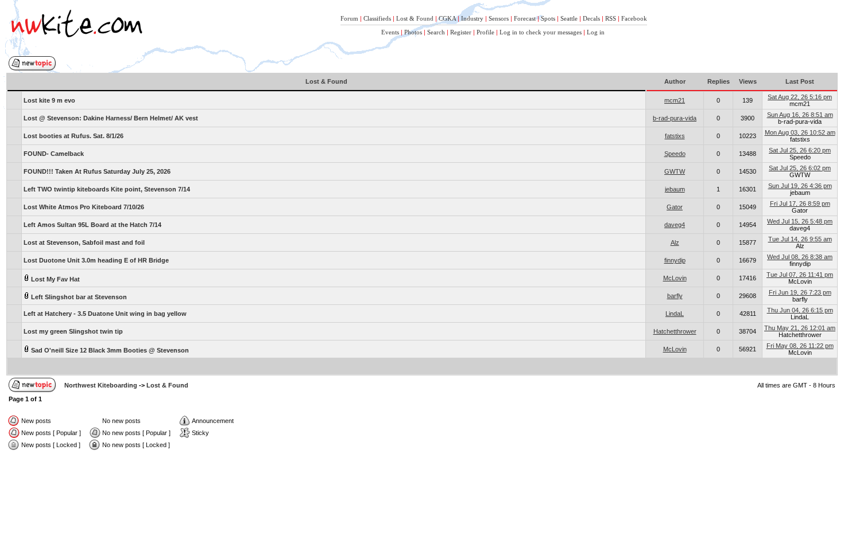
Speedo (675, 153)
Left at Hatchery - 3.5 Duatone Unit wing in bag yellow (105, 313)
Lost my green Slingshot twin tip (73, 331)
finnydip (675, 260)
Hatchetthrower (674, 331)
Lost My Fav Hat (54, 279)
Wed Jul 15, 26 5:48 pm (800, 221)
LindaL (674, 313)
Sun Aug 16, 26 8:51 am (800, 114)
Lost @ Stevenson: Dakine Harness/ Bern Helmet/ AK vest (111, 118)
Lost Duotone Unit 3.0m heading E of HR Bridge (96, 260)
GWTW (674, 171)
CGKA (447, 18)
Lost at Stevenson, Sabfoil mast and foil (84, 242)
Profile (485, 32)
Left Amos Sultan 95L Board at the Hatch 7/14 (92, 224)
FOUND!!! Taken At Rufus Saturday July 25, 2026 (97, 171)
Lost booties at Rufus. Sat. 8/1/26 (73, 135)
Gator (675, 206)
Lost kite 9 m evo (49, 100)
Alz (675, 242)
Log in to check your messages (541, 32)
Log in (596, 32)
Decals (591, 18)
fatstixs (675, 135)
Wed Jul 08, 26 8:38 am (800, 256)
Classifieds (377, 18)
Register (460, 32)
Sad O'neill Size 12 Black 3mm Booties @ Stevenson (109, 350)
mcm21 (674, 100)
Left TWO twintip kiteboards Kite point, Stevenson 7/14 (107, 189)
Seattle (569, 18)
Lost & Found (414, 18)
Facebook (634, 18)
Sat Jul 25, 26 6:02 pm (800, 168)
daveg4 (674, 224)
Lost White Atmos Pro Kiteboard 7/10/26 (84, 206)
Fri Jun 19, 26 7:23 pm (800, 292)
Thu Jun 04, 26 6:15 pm (800, 310)
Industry (472, 18)
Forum (349, 18)
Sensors (499, 18)
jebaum (675, 189)
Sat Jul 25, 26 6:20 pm (800, 150)
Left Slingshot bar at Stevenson (78, 296)
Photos (413, 32)
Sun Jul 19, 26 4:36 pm (800, 185)
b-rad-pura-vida (674, 118)
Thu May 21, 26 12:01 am (799, 327)
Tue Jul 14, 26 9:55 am (800, 239)
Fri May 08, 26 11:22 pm (800, 345)
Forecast (525, 18)
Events (390, 32)
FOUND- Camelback (54, 153)
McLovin (675, 278)
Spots (548, 18)
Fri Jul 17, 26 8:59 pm (800, 203)
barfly (675, 295)
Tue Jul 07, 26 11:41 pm (799, 274)
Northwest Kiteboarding (100, 385)
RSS (610, 18)
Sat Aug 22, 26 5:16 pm (800, 96)
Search (436, 32)
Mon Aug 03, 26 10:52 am (800, 132)
